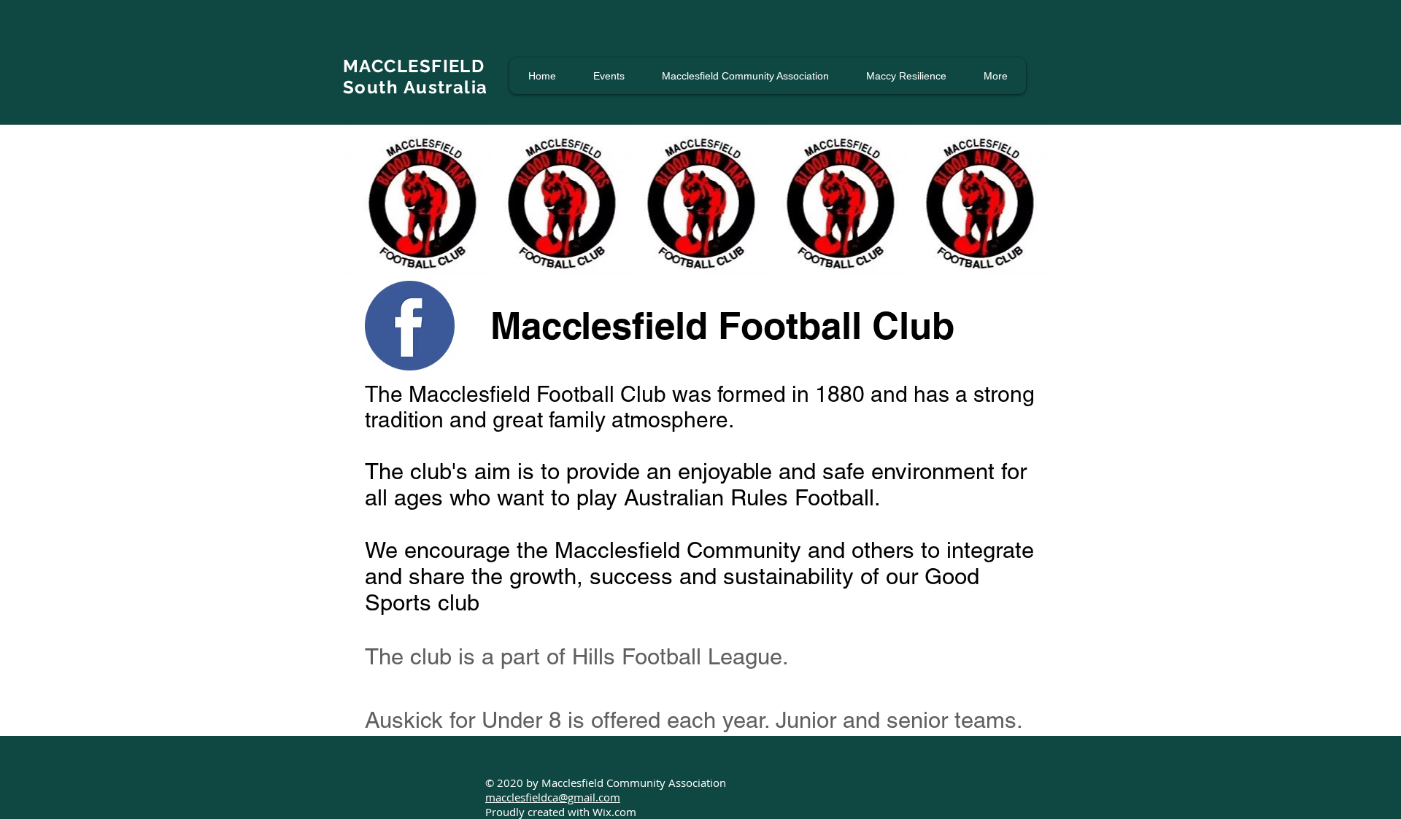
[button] (608, 76)
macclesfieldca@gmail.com (552, 797)
